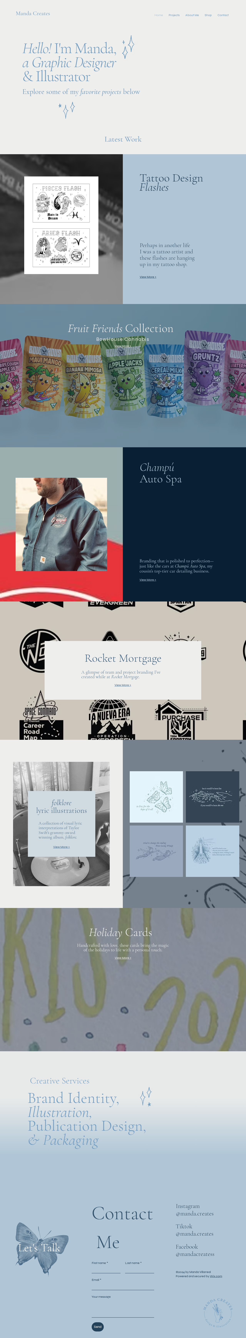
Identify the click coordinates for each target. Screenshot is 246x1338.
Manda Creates (33, 13)
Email (96, 1280)
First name (100, 1263)
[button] (174, 15)
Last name (133, 1263)
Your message (101, 1296)
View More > (148, 277)
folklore (70, 837)
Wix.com (216, 1276)
